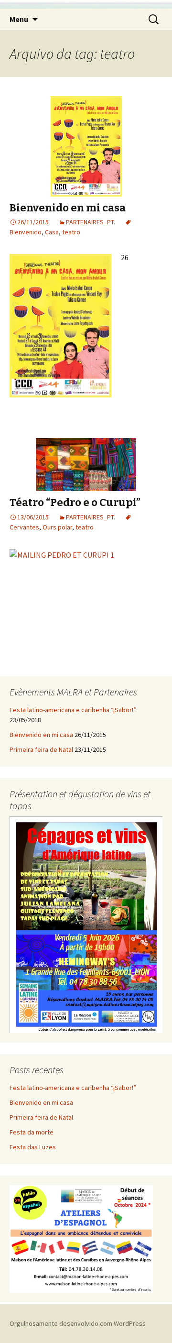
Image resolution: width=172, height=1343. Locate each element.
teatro (71, 232)
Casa (52, 232)
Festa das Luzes (33, 1147)
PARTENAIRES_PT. (90, 222)
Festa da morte (32, 1132)
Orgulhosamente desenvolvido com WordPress (78, 1323)
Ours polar (57, 527)
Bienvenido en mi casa (68, 207)
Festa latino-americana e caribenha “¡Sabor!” (73, 709)
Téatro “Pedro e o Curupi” (75, 502)
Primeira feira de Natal (41, 749)
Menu (19, 19)
